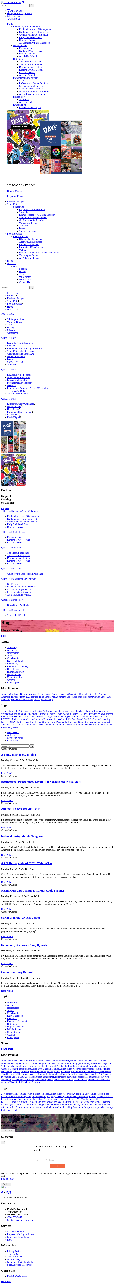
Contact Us (15, 19)
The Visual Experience (30, 61)
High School (19, 59)
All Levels (12, 650)
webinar (11, 680)
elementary (47, 699)
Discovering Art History (30, 67)
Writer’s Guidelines (16, 356)
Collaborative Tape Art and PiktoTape (25, 573)
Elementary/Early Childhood (26, 26)
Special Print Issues (28, 231)
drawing (38, 699)
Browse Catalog (14, 191)
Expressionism (24, 1068)
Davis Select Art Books (18, 605)
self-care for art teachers (32, 724)
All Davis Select (27, 102)
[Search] (31, 287)
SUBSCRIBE (8, 1131)
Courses (23, 80)
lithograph (42, 1074)
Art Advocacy (14, 1259)
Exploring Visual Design (31, 51)
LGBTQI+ (6, 719)
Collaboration (13, 658)
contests (34, 697)
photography (84, 1066)
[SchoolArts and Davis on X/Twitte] (4, 1192)
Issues (22, 228)
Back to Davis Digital (13, 610)
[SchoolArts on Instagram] (7, 1192)
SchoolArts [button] (12, 204)
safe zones (6, 724)
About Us (17, 266)
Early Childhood (15, 661)
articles (10, 655)
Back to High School (13, 547)
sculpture (103, 1066)
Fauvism (36, 1082)
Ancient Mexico (102, 1068)
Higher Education (15, 671)
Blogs (10, 260)
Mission (23, 269)
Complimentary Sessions (31, 88)
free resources (44, 694)
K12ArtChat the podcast (30, 239)
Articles (11, 735)
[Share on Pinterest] (7, 1049)
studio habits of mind (54, 724)
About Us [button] (11, 263)
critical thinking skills (21, 714)
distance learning (40, 714)
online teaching (91, 694)
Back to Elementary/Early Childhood (20, 511)
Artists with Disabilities (42, 1068)
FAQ (9, 1239)
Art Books (24, 99)
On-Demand (13, 584)
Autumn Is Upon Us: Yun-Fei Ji (20, 808)
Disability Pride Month (20, 1082)
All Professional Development (33, 94)
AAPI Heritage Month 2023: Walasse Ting (27, 863)
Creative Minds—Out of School (22, 521)
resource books (26, 699)
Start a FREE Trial (16, 615)
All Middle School (28, 56)
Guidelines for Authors (18, 1237)
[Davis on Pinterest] (10, 1192)
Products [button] (11, 24)
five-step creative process (101, 714)
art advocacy (88, 1068)
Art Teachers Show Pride (84, 711)
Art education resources (60, 711)
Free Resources (20, 236)
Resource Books (27, 40)
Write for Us (25, 277)
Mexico (16, 1071)
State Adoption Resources (19, 1264)
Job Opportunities (15, 319)
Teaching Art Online (28, 255)
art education (7, 694)
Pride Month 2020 (80, 719)
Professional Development (25, 78)
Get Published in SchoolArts (32, 220)
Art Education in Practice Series (34, 91)
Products (11, 295)
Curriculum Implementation (32, 86)
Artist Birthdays (14, 1256)
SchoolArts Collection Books (33, 217)
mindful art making (30, 719)
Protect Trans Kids (25, 722)
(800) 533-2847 (14, 1217)
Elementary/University (17, 666)
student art (6, 1079)
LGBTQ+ (102, 716)
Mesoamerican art (38, 1071)
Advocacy (12, 647)
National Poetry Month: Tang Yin (22, 836)
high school (50, 1066)
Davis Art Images (15, 201)
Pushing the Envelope (45, 722)
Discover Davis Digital (30, 107)
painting (5, 1082)
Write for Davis (14, 322)
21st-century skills (9, 711)
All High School (27, 75)
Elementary (12, 663)
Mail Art (15, 699)
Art (56, 697)
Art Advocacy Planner (29, 258)
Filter (3, 636)
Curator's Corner (15, 738)
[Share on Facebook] (2, 1049)
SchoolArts (18, 206)
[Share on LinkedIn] (9, 1049)
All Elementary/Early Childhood (34, 43)
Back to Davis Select (13, 600)
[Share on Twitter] (5, 1049)
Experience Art (26, 48)
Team (21, 274)
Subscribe (23, 212)
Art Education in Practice (19, 594)
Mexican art (6, 1071)
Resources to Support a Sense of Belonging (39, 252)
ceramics (25, 1071)
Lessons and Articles (29, 244)
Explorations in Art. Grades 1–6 (22, 519)
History (22, 271)
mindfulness (45, 719)
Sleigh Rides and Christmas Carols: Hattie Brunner (32, 890)
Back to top (6, 1281)
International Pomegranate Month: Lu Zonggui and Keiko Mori (41, 781)
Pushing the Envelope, (67, 722)
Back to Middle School (14, 532)
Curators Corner (8, 1068)
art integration (53, 1071)
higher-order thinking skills (60, 716)
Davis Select (19, 96)
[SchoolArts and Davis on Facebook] (2, 1192)
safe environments (102, 722)
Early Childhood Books (30, 37)
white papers (13, 682)
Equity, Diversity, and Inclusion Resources (68, 714)
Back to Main (9, 314)
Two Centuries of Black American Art (19, 1074)
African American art (81, 1071)
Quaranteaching (14, 677)
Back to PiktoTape (12, 568)
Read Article (7, 773)
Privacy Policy (14, 1251)
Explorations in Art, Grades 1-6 (34, 32)
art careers (65, 1071)
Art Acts (105, 1077)
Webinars (23, 250)
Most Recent (13, 732)
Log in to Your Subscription (32, 209)
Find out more (8, 1179)
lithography (53, 1074)
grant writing (94, 697)
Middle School (20, 45)
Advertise (23, 225)
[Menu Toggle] (23, 2)
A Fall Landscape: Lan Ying (18, 754)
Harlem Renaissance (101, 1071)
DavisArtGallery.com (17, 1276)
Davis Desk (19, 694)
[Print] (14, 1049)
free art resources (60, 694)
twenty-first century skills (41, 1079)
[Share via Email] (11, 1049)
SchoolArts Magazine (77, 697)
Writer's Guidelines (28, 223)
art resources (13, 653)
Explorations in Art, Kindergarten (35, 29)
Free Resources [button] (14, 233)
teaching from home (73, 724)
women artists (80, 1079)
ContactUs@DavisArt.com (20, 1220)
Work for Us (25, 279)
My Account (15, 16)
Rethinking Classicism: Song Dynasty (24, 945)
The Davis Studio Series (30, 64)
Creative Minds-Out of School (33, 34)
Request (5, 508)
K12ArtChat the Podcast (18, 374)
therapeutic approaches (94, 724)
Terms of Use (13, 1254)
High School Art (47, 697)
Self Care (5, 699)
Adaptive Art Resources (30, 242)
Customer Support (15, 1231)
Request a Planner (15, 196)
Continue (6, 1184)
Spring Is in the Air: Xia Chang (20, 917)
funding (62, 697)
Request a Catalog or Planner (21, 1234)
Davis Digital (16, 10)
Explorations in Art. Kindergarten (23, 516)
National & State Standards (20, 1262)
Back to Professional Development (19, 579)
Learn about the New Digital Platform (37, 215)
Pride (68, 719)
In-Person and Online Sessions (33, 83)
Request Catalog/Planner (20, 13)
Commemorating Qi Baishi (17, 972)
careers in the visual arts (99, 1079)
